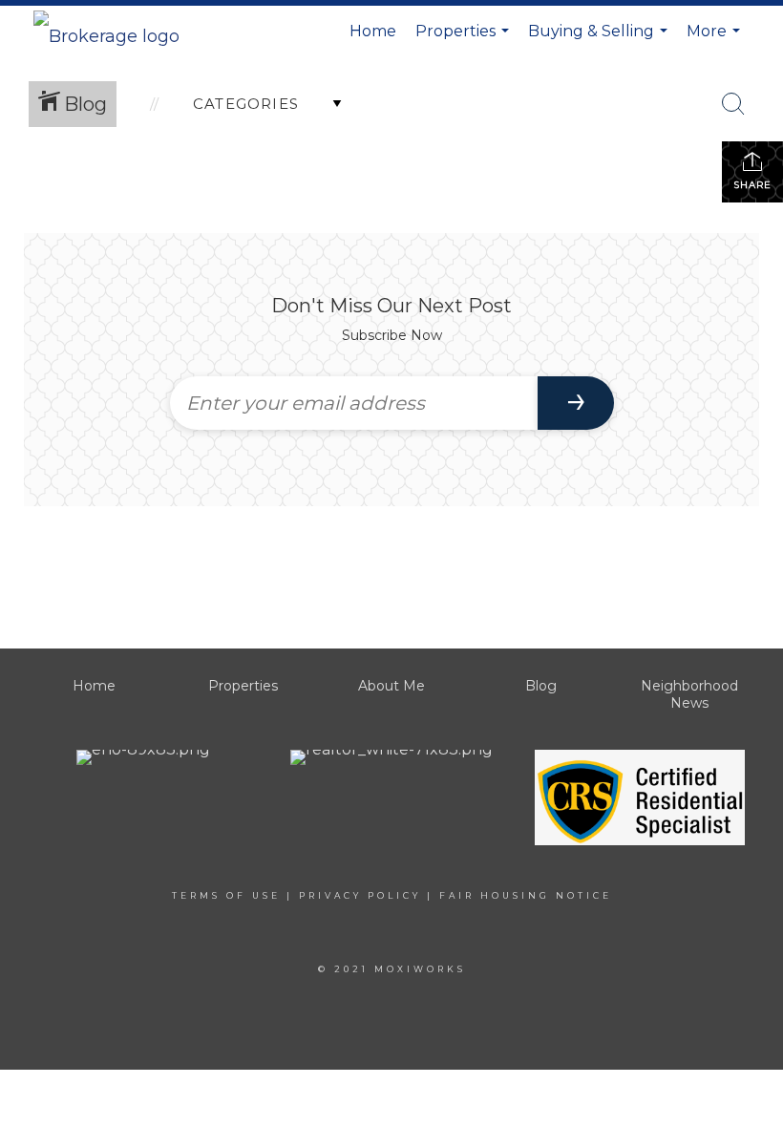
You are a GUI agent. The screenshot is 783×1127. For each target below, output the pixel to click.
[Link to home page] (116, 31)
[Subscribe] (576, 403)
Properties (464, 39)
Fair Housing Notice (525, 895)
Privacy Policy (360, 895)
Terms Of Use (226, 895)
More (716, 39)
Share (752, 185)
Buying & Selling (600, 39)
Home (372, 31)
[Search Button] (733, 104)
